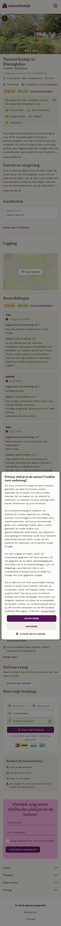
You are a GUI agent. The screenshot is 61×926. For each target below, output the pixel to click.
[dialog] (31, 555)
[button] (30, 633)
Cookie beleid (48, 611)
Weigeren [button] (31, 626)
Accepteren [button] (31, 618)
